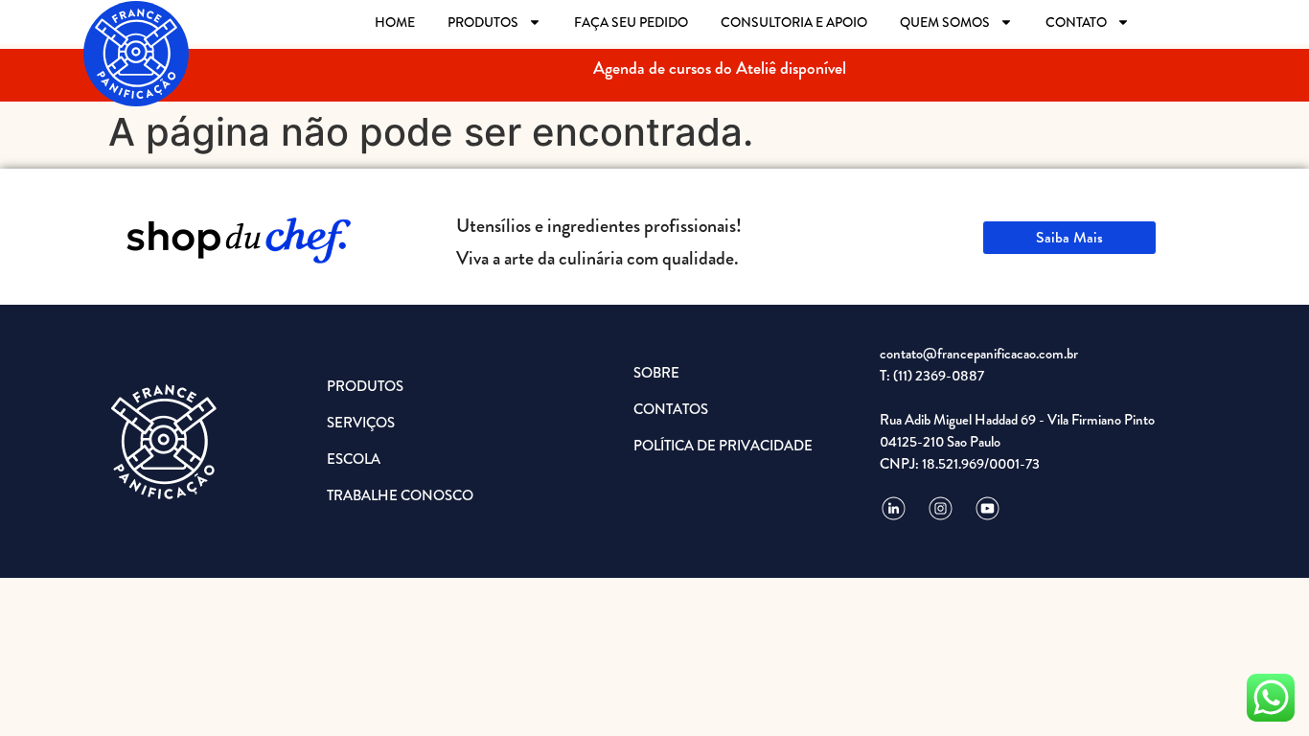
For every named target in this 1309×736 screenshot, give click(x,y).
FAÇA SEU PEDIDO (631, 22)
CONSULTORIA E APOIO (794, 22)
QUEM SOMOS (945, 22)
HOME (395, 22)
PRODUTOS (483, 22)
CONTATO (1076, 22)
